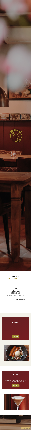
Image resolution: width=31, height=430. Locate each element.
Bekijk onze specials (15, 393)
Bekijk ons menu (15, 344)
